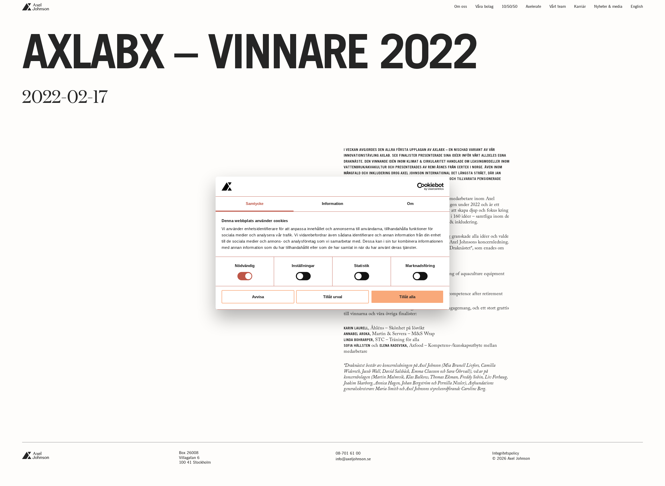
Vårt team (557, 6)
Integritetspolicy (505, 453)
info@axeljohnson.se (353, 459)
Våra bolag (484, 6)
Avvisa (258, 297)
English (637, 6)
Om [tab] (410, 203)
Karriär (580, 6)
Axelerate (533, 6)
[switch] (303, 276)
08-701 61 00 (348, 453)
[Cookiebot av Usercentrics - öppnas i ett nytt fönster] (421, 186)
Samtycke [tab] (255, 203)
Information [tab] (332, 203)
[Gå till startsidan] (35, 6)
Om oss (460, 6)
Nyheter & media (608, 6)
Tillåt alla (407, 297)
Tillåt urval (332, 297)
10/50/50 (509, 6)
